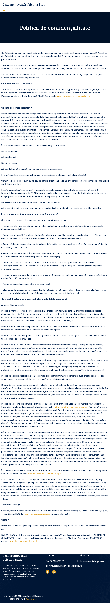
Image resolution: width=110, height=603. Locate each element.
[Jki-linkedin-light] (54, 572)
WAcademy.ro (32, 599)
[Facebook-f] (47, 572)
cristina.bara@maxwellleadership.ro (72, 96)
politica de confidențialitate (36, 514)
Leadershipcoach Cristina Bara (24, 4)
